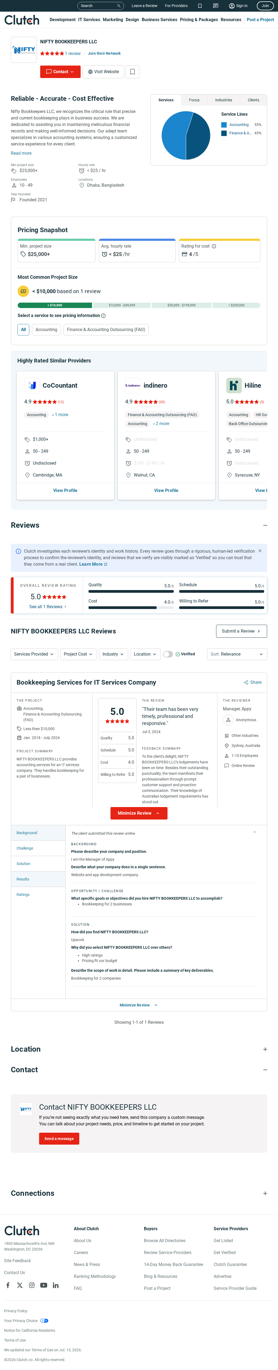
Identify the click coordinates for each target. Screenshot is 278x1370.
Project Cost (75, 654)
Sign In (242, 6)
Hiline (253, 385)
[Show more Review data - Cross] (254, 832)
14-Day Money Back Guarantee (173, 1264)
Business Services (159, 19)
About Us (82, 1240)
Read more (21, 153)
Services (166, 100)
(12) (61, 402)
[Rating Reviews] (52, 53)
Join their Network (104, 53)
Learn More (91, 564)
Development (62, 19)
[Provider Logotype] (24, 50)
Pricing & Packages (199, 19)
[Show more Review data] (139, 813)
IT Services (89, 19)
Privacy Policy (15, 1311)
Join (265, 6)
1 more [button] (61, 414)
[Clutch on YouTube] (44, 1285)
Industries (223, 100)
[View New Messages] (215, 5)
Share (255, 682)
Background (27, 833)
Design (132, 19)
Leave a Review (144, 6)
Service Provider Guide (235, 1288)
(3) (262, 402)
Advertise (222, 1276)
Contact (60, 71)
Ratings (23, 894)
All (23, 329)
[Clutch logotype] (21, 20)
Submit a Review (238, 631)
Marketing (113, 19)
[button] (34, 654)
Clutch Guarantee (230, 1264)
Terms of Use (15, 1340)
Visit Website (106, 71)
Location (142, 654)
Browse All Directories (164, 1240)
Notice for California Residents (29, 1330)
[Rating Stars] (44, 401)
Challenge (25, 848)
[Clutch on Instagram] (32, 1285)
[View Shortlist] (200, 6)
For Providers (176, 6)
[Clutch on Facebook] (8, 1285)
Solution (23, 863)
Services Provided (31, 654)
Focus (194, 100)
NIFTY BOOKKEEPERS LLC (68, 41)
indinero (156, 385)
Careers (81, 1252)
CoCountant (60, 385)
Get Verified (225, 1252)
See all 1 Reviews (45, 606)
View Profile (65, 490)
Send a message (59, 1138)
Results (23, 879)
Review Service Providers (167, 1252)
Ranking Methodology (95, 1276)
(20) (162, 402)
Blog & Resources (160, 1276)
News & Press (87, 1264)
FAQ (78, 1288)
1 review (73, 53)
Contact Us (14, 1272)
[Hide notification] (260, 550)
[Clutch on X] (20, 1285)
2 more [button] (162, 423)
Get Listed (223, 1240)
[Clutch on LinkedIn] (55, 1285)
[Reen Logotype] (32, 385)
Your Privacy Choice (20, 1321)
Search (87, 6)
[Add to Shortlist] (132, 72)
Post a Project (260, 19)
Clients (253, 100)
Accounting (239, 124)
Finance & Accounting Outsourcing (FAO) (240, 133)
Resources (231, 19)
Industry (110, 654)
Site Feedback (17, 1260)
